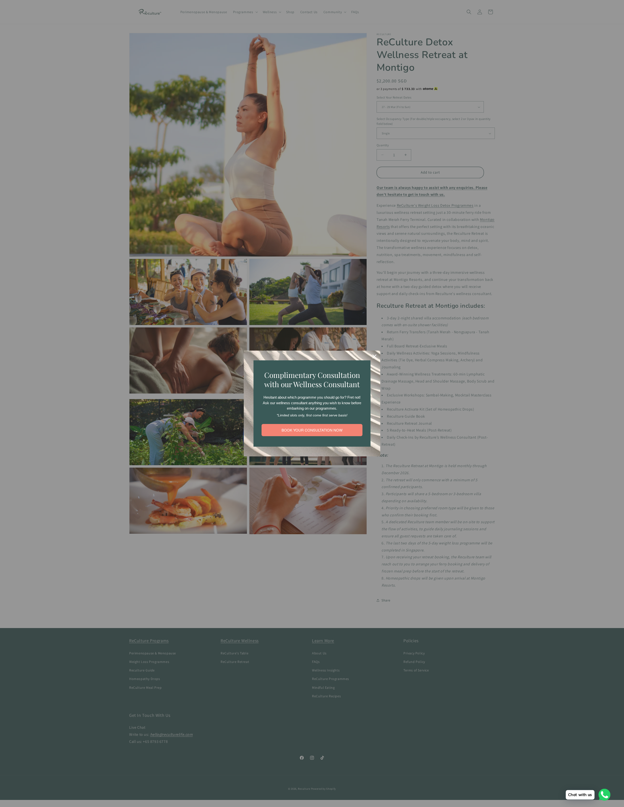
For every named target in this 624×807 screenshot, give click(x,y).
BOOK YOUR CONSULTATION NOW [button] (312, 430)
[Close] (374, 356)
